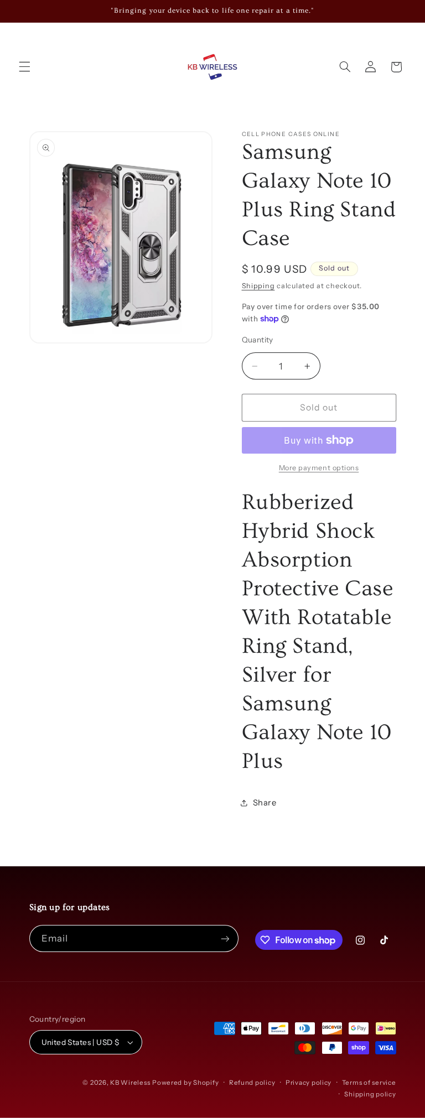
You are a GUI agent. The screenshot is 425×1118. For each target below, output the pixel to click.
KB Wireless (130, 1082)
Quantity (257, 339)
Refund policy (252, 1082)
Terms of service (369, 1082)
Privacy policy (308, 1082)
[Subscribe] (224, 938)
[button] (24, 67)
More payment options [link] (319, 468)
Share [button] (265, 803)
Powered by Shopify (185, 1082)
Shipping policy (370, 1094)
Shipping (258, 286)
